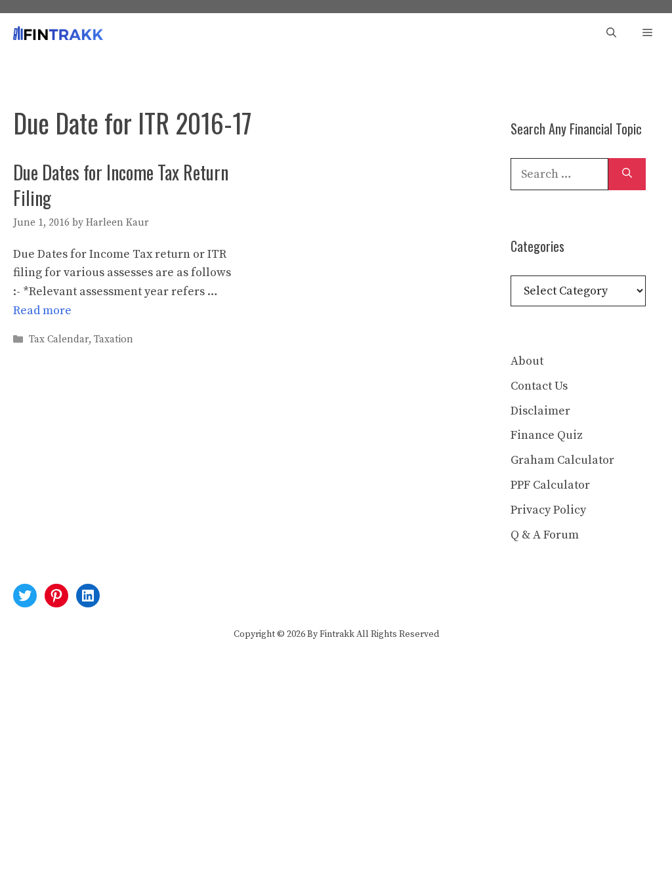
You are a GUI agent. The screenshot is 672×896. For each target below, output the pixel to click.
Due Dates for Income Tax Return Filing (120, 185)
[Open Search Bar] (611, 33)
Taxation (113, 339)
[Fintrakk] (58, 33)
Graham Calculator (562, 460)
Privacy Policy (548, 510)
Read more (42, 310)
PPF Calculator (550, 485)
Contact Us (539, 386)
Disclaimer (540, 410)
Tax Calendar (59, 339)
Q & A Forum (545, 534)
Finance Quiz (547, 435)
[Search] (627, 174)
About (527, 361)
